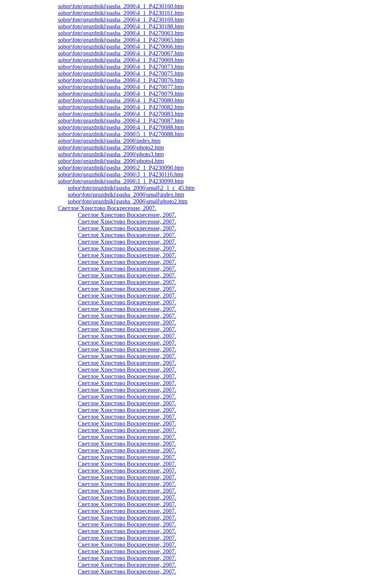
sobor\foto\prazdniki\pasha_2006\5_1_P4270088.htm (121, 134)
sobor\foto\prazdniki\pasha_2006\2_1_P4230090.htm (121, 168)
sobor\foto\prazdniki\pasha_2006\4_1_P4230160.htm (121, 6)
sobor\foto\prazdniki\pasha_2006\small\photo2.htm (127, 201)
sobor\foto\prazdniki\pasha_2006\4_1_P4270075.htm (121, 73)
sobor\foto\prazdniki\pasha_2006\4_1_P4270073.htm (121, 67)
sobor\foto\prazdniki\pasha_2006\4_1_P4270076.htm (121, 80)
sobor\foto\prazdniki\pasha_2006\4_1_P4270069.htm (121, 60)
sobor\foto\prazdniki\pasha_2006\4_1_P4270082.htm (121, 107)
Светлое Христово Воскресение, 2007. (107, 208)
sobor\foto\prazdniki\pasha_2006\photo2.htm (111, 147)
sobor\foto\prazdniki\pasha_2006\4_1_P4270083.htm (121, 114)
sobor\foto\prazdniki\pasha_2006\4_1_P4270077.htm (121, 87)
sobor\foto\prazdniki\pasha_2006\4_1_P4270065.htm (121, 40)
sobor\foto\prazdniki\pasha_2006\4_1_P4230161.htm (121, 13)
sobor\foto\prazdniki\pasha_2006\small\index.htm (126, 194)
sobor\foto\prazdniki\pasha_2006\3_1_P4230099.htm (121, 181)
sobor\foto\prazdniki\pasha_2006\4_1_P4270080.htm (121, 100)
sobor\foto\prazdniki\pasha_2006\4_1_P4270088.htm (121, 127)
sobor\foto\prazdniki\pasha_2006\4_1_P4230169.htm (121, 19)
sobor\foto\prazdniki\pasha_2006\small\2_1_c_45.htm (131, 188)
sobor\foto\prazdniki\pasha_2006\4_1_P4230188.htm (121, 26)
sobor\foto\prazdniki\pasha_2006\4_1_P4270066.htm (121, 46)
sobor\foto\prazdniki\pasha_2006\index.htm (109, 141)
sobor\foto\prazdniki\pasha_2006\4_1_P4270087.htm (121, 120)
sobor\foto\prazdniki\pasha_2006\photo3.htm (111, 154)
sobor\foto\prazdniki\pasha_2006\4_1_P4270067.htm (121, 53)
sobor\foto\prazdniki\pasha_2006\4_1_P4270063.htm (121, 33)
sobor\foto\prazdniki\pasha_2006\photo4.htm (111, 161)
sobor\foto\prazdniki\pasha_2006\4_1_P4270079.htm (121, 93)
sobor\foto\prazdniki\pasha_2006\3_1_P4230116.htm (120, 174)
